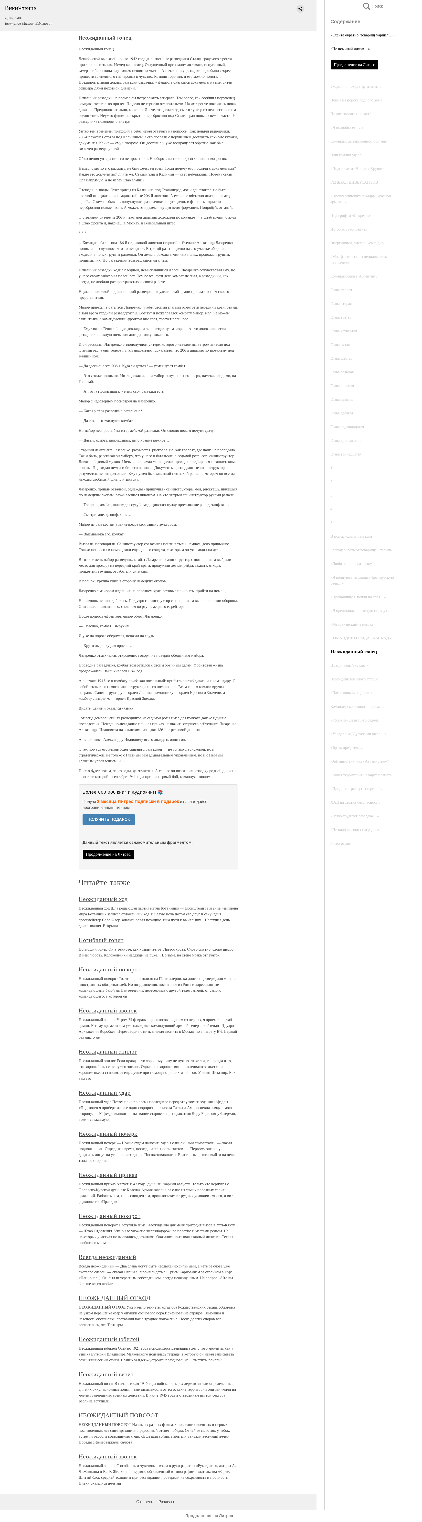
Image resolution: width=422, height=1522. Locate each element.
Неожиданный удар (105, 1092)
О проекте (145, 1502)
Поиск (372, 6)
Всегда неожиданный (107, 1257)
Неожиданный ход (103, 899)
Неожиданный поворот (109, 969)
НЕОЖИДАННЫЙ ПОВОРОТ (119, 1415)
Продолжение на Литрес (354, 64)
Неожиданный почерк (108, 1133)
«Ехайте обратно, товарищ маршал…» (362, 34)
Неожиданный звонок (108, 1010)
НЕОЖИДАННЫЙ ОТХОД (114, 1298)
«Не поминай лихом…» (350, 48)
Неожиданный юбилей (109, 1339)
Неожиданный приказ (108, 1174)
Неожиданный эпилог (108, 1051)
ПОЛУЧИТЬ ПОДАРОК (108, 819)
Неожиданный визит (106, 1374)
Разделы (166, 1502)
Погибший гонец (101, 940)
